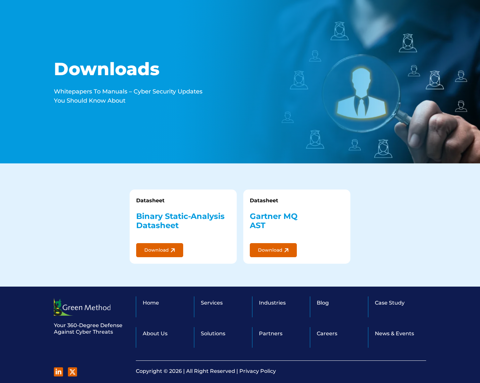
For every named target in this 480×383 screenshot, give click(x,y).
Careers (327, 333)
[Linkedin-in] (58, 371)
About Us (155, 333)
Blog (323, 303)
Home (151, 303)
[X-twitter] (72, 371)
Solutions (213, 333)
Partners (270, 333)
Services (212, 303)
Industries (272, 303)
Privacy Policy (257, 371)
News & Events (394, 333)
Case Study (390, 303)
